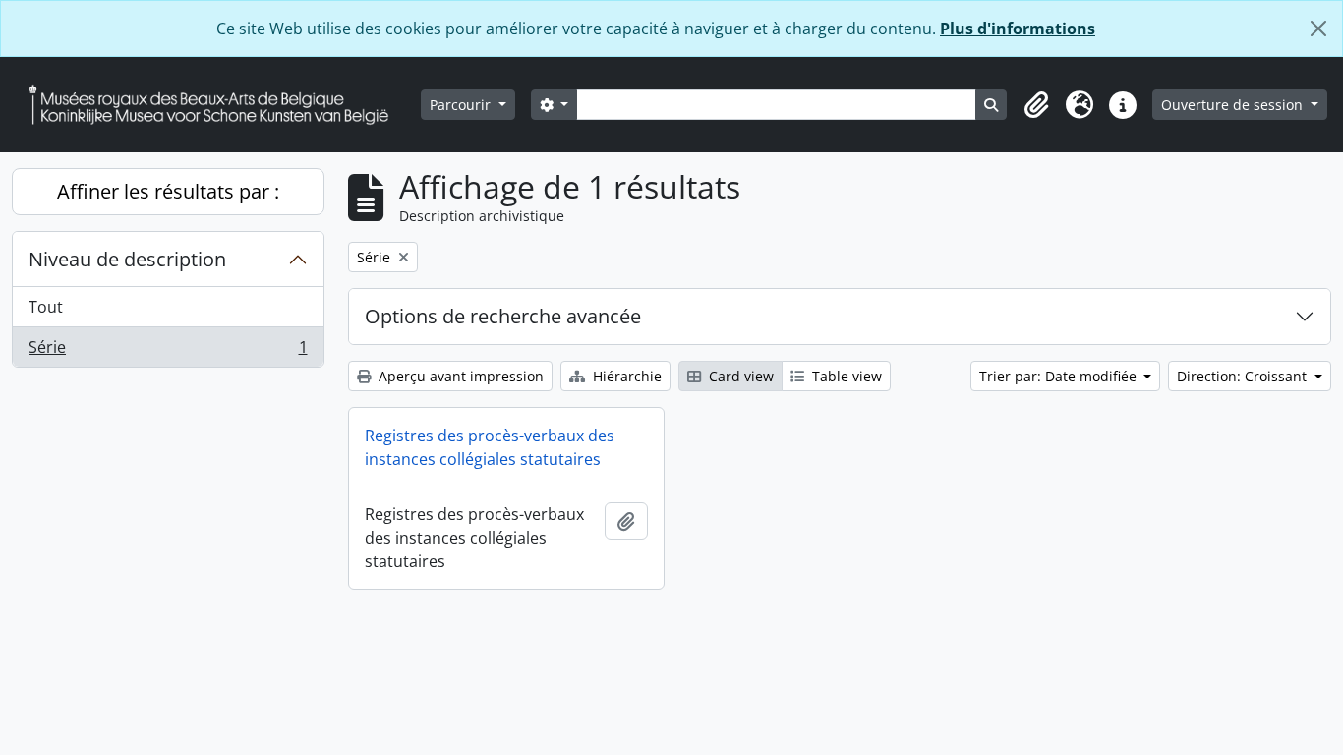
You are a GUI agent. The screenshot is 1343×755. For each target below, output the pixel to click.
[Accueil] (216, 105)
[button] (1036, 105)
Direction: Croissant (1244, 376)
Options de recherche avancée (503, 316)
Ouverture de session (1234, 104)
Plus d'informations (1017, 28)
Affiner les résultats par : (168, 191)
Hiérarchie (625, 376)
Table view (845, 376)
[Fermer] (1318, 28)
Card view (739, 376)
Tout (46, 307)
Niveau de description (127, 259)
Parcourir (462, 104)
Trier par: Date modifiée (1059, 376)
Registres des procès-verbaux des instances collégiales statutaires (489, 447)
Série (168, 351)
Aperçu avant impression (459, 376)
